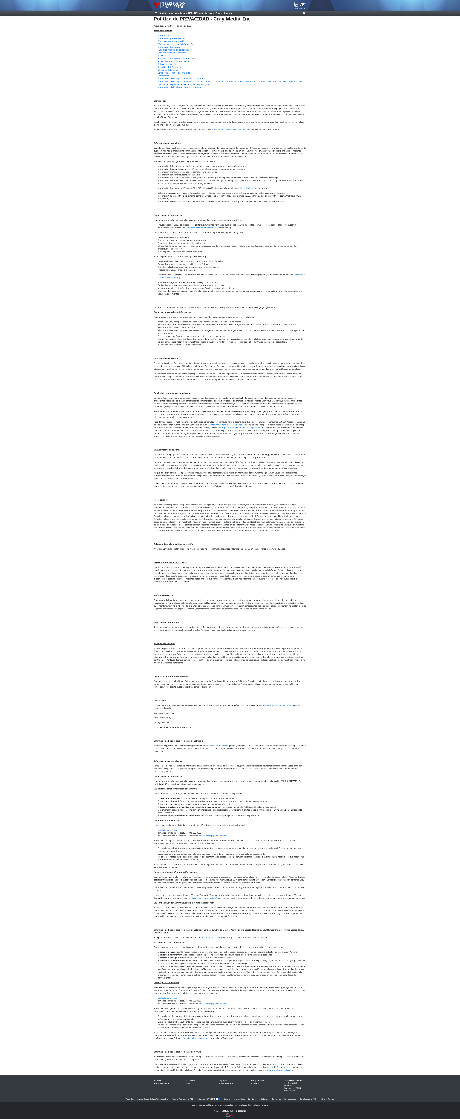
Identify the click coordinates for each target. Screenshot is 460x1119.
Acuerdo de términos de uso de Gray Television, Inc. (147, 1099)
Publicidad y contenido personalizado (175, 50)
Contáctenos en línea (167, 830)
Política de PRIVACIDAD (206, 1099)
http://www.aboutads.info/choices (226, 424)
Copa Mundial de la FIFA (180, 13)
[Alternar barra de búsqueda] (304, 13)
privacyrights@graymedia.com (278, 705)
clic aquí (199, 1105)
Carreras (255, 1083)
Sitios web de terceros (168, 70)
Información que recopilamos (171, 38)
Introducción (164, 35)
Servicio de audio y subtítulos (284, 1099)
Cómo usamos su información (171, 41)
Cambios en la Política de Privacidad (174, 73)
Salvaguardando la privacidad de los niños (177, 58)
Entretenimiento (224, 13)
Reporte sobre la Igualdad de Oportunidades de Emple (246, 1099)
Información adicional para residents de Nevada (179, 87)
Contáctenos (163, 75)
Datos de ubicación (248, 188)
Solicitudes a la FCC (308, 1099)
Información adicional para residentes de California (181, 78)
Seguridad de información (169, 67)
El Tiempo (198, 13)
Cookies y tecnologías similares (172, 52)
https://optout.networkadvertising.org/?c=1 (241, 427)
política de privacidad (218, 745)
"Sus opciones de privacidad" (204, 898)
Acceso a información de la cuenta (173, 61)
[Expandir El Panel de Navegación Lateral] (156, 13)
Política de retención (167, 64)
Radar (189, 1083)
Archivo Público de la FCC (182, 1099)
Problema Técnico (326, 1099)
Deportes (209, 13)
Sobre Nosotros (226, 1083)
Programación (257, 1080)
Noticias (163, 13)
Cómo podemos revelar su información (175, 44)
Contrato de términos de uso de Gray (229, 129)
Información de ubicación (169, 47)
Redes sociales (164, 55)
